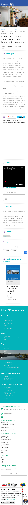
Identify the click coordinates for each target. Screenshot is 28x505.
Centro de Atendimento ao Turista (11, 367)
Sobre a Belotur (4, 457)
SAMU (5, 339)
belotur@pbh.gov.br (8, 413)
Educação (6, 250)
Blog (2, 462)
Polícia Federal (7, 379)
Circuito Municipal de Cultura (7, 430)
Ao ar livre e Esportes (6, 445)
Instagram (6, 201)
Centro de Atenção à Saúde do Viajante (13, 337)
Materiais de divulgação (9, 393)
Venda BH (6, 398)
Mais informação (10, 499)
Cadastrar (14, 473)
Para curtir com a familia (6, 449)
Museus (2, 441)
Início (3, 46)
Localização (18, 46)
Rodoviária (6, 322)
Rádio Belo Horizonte (13, 416)
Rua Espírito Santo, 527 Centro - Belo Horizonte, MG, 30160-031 (13, 410)
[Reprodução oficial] (14, 16)
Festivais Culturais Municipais (7, 424)
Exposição (6, 247)
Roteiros (3, 452)
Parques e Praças (5, 444)
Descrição (9, 46)
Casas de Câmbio (8, 362)
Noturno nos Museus (5, 427)
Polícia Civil (6, 348)
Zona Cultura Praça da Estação (8, 429)
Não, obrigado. (11, 502)
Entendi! (3, 502)
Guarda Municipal (8, 353)
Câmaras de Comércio (9, 378)
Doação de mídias (8, 390)
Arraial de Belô (4, 422)
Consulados (6, 376)
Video (3, 48)
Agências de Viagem (8, 364)
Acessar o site (11, 192)
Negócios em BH (5, 461)
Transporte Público (8, 328)
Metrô (5, 325)
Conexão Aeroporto (8, 320)
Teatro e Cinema (4, 442)
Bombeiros (6, 350)
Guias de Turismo (8, 365)
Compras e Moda (5, 447)
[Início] (7, 2)
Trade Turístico (7, 387)
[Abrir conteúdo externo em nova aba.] (11, 117)
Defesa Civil (6, 351)
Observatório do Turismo (9, 395)
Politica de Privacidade (24, 495)
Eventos (3, 29)
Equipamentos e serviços (9, 392)
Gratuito (14, 247)
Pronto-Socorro (7, 336)
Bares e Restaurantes (6, 439)
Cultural (16, 29)
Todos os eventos (5, 436)
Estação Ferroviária (8, 323)
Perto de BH (4, 450)
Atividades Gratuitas (5, 437)
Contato (3, 459)
